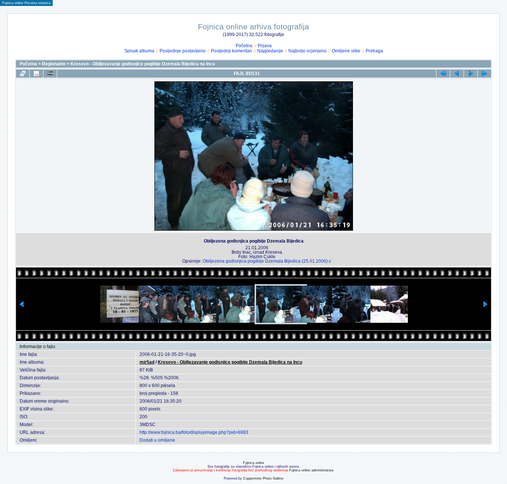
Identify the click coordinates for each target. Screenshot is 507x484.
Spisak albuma (139, 50)
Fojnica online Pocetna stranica (26, 3)
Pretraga (374, 50)
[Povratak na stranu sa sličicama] (22, 73)
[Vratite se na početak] (443, 73)
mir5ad (147, 362)
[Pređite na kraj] (484, 73)
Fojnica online (253, 463)
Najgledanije (270, 50)
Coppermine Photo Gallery (263, 478)
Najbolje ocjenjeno (307, 50)
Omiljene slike (346, 50)
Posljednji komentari (231, 50)
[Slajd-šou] (50, 73)
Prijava (265, 45)
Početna (244, 45)
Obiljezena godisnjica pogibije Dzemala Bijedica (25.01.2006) (265, 261)
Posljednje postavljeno (183, 50)
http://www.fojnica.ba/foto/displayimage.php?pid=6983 (194, 432)
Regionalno (54, 63)
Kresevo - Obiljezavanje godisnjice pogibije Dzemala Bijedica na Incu (143, 63)
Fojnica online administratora (311, 470)
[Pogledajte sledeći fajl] (470, 73)
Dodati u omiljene (157, 440)
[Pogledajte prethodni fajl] (457, 73)
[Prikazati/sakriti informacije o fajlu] (36, 73)
